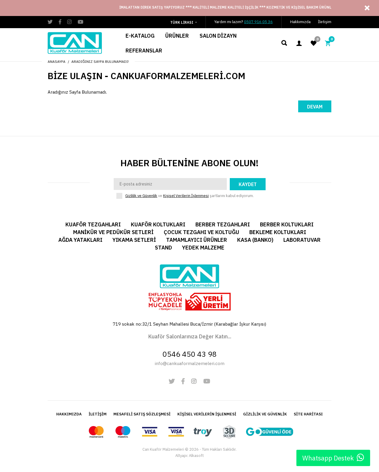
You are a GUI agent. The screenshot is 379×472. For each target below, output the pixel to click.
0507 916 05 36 (258, 21)
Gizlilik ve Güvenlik (141, 195)
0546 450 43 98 (190, 354)
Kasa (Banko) (255, 239)
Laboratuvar (302, 239)
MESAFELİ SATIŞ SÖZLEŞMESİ (142, 414)
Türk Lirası (181, 22)
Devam (314, 107)
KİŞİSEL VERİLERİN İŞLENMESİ (206, 414)
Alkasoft (196, 455)
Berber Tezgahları (222, 224)
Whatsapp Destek (328, 458)
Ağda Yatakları (80, 239)
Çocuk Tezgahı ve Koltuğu (201, 232)
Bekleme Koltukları (277, 232)
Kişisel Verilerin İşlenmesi (186, 195)
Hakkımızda (300, 21)
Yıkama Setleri (134, 239)
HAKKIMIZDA (69, 414)
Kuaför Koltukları (158, 224)
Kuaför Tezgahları (93, 224)
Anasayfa (56, 61)
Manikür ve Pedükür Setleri (113, 232)
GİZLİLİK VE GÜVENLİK (265, 414)
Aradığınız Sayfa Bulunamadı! (100, 61)
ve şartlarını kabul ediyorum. (189, 195)
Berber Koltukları (287, 224)
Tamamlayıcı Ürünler (196, 239)
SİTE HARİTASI (308, 414)
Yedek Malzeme (203, 247)
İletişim (324, 21)
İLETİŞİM (98, 414)
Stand (163, 247)
